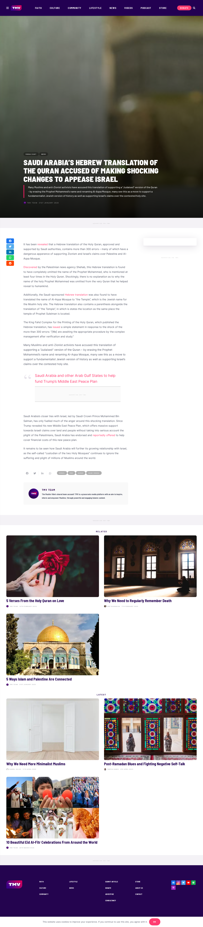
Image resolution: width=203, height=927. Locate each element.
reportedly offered (104, 435)
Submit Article (111, 882)
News (71, 888)
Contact (138, 894)
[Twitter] (183, 882)
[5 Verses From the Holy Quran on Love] (52, 572)
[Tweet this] (10, 246)
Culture (42, 888)
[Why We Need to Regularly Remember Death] (150, 572)
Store (137, 882)
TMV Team (32, 203)
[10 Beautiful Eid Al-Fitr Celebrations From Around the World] (52, 813)
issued (56, 327)
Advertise (109, 894)
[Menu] (7, 8)
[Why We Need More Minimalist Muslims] (52, 735)
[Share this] (10, 240)
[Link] (16, 8)
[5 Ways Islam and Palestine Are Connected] (52, 650)
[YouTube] (188, 882)
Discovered (30, 267)
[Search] (194, 8)
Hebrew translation (76, 294)
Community (43, 894)
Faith (41, 882)
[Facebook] (173, 882)
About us (139, 888)
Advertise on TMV (101, 223)
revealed (42, 244)
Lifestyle (73, 882)
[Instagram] (178, 882)
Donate (108, 888)
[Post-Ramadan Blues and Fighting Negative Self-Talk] (150, 735)
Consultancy (110, 900)
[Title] (193, 882)
